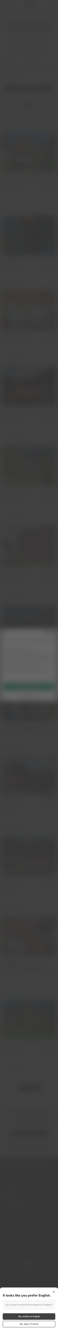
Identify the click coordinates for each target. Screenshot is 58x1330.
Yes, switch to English (29, 1316)
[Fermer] (53, 1292)
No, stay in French (29, 1324)
